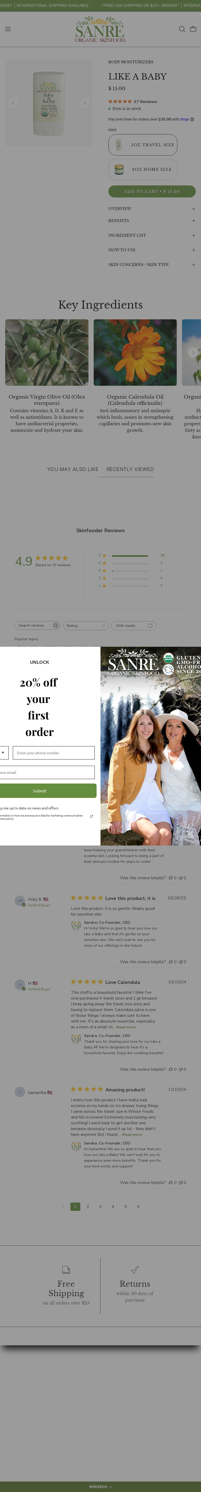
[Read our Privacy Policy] (91, 816)
